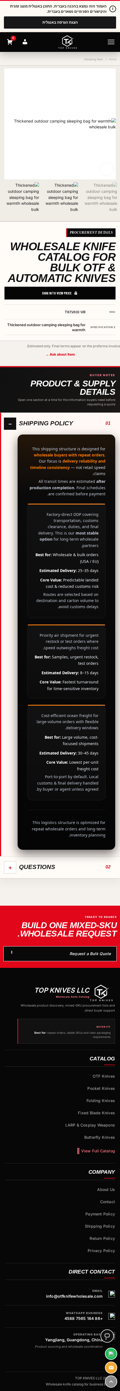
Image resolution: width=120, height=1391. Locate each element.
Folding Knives (101, 1100)
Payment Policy (100, 1214)
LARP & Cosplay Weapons (90, 1125)
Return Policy (102, 1238)
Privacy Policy (101, 1250)
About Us (106, 1189)
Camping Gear (93, 59)
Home (113, 59)
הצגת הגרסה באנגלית (60, 22)
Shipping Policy (100, 1226)
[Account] (25, 42)
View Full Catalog (98, 1150)
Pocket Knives (101, 1088)
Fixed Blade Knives (96, 1112)
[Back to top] (111, 1381)
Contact (107, 1201)
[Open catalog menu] (111, 42)
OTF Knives (104, 1076)
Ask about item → (60, 354)
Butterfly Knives (99, 1137)
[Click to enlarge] (106, 169)
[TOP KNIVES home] (67, 42)
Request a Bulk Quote (90, 953)
